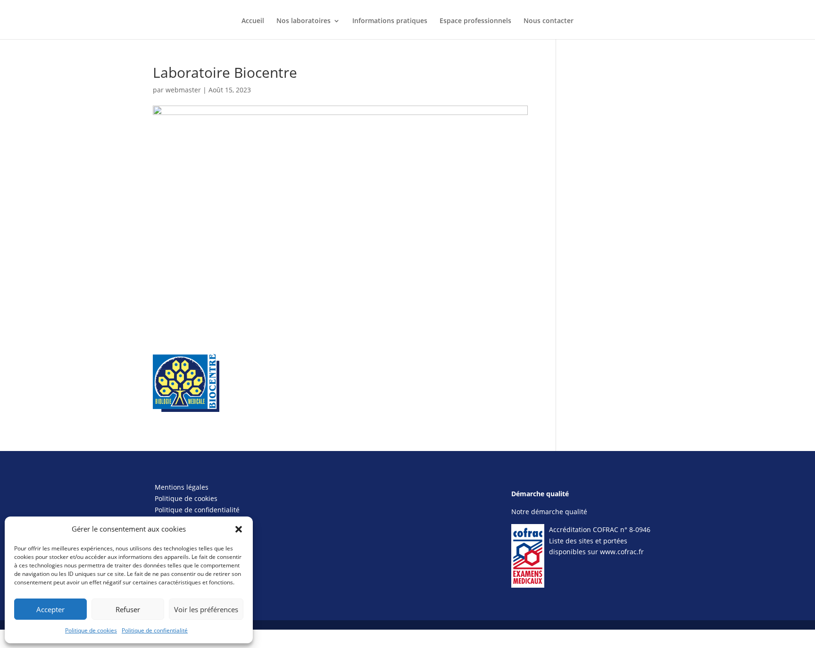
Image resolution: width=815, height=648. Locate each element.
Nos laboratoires (303, 21)
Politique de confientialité (155, 630)
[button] (238, 529)
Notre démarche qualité (549, 511)
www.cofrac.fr (622, 551)
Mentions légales (181, 487)
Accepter (50, 609)
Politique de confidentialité (197, 509)
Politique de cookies (91, 630)
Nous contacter (549, 21)
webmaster (183, 89)
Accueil (252, 21)
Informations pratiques (389, 21)
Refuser (128, 609)
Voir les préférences (206, 609)
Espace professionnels (475, 21)
